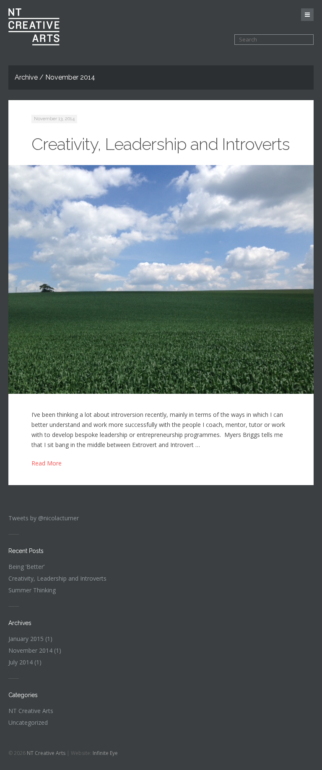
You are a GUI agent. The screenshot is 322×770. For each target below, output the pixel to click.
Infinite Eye (105, 753)
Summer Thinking (32, 590)
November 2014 (30, 650)
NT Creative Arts (30, 711)
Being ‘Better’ (26, 567)
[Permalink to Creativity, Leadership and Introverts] (161, 279)
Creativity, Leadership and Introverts (160, 144)
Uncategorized (28, 722)
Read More (46, 463)
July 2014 (20, 662)
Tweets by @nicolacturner (43, 518)
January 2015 (26, 639)
